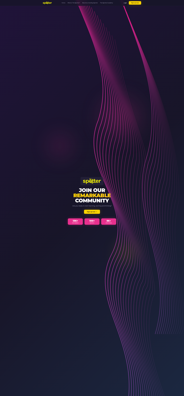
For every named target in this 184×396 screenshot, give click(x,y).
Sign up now (135, 3)
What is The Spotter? (74, 3)
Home (63, 3)
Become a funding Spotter (90, 3)
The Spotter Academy (106, 3)
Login (125, 3)
